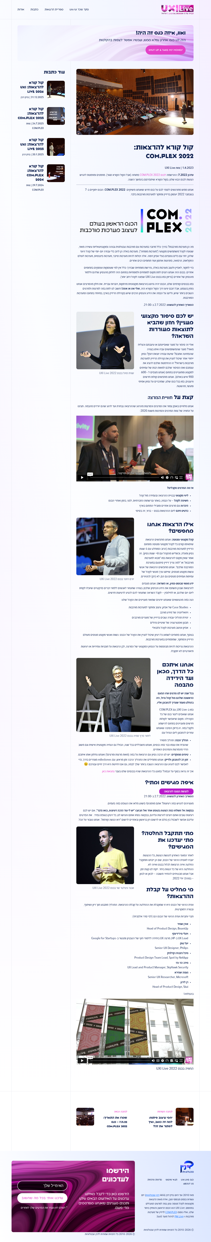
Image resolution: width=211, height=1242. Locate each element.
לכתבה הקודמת (164, 1111)
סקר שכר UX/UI (79, 9)
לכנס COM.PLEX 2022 (153, 175)
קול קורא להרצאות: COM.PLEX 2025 (31, 113)
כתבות (34, 9)
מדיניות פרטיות (155, 1180)
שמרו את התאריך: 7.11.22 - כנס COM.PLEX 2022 (115, 1122)
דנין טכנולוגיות (152, 1195)
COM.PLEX (171, 1212)
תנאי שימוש (171, 1180)
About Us (188, 1184)
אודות (20, 9)
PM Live (179, 1216)
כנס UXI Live (187, 1180)
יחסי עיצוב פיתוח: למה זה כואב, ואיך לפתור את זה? (160, 1122)
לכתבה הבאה (120, 1111)
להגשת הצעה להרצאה (176, 791)
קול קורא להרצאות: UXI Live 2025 (32, 144)
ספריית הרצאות (54, 9)
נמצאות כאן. (108, 771)
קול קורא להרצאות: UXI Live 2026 (32, 87)
